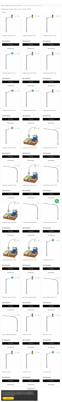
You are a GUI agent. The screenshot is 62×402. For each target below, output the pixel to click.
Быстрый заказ (10, 48)
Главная (2, 5)
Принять (8, 398)
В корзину (10, 44)
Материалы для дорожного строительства (13, 5)
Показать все (31, 388)
